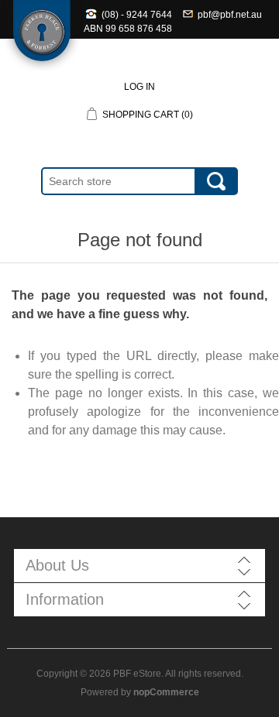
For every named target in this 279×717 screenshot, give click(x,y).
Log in (139, 86)
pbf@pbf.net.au (230, 14)
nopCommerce (166, 692)
